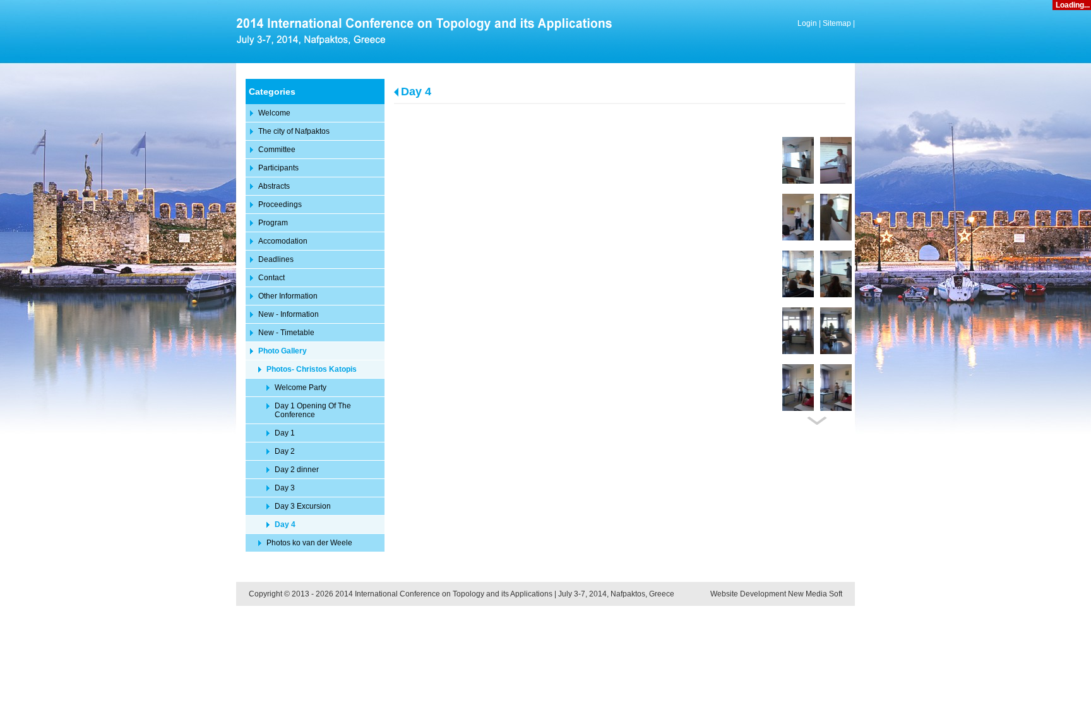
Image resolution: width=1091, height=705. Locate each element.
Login (807, 23)
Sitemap (837, 23)
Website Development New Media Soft (776, 593)
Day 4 (416, 91)
